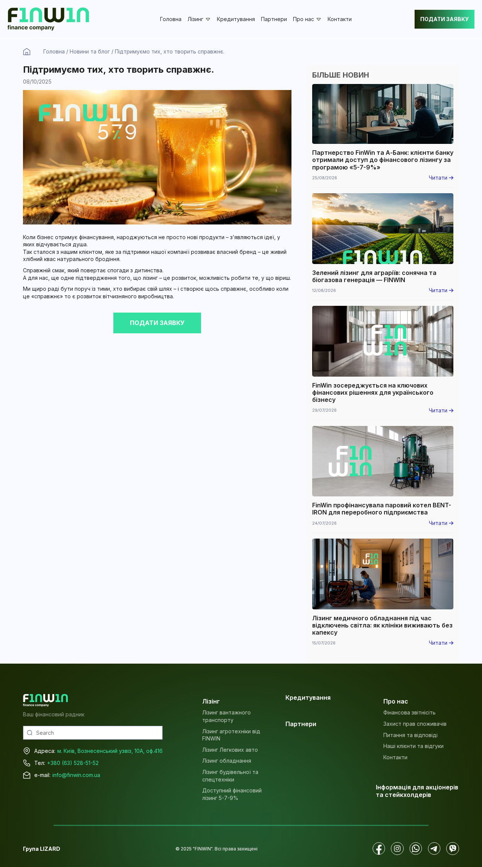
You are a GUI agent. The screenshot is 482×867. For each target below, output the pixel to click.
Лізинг (195, 19)
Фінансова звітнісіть (409, 712)
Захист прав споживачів (415, 723)
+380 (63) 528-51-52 (73, 763)
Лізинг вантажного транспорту (226, 716)
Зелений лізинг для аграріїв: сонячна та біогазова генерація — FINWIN (374, 276)
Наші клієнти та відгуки (413, 746)
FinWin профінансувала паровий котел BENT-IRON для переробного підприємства (381, 509)
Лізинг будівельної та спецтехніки (230, 776)
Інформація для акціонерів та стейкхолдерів (417, 790)
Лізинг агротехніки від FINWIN (231, 735)
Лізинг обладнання (226, 760)
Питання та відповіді (410, 735)
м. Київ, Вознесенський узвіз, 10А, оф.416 (110, 751)
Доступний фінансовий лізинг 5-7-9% (232, 794)
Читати (439, 177)
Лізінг (211, 701)
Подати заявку (444, 19)
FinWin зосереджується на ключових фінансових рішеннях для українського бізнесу (372, 392)
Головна (171, 19)
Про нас (303, 19)
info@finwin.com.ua (76, 775)
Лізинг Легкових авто (230, 749)
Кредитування (236, 19)
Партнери (274, 19)
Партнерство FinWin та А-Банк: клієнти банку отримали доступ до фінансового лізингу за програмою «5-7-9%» (382, 160)
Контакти (340, 19)
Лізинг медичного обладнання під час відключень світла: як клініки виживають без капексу (382, 625)
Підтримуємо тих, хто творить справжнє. (169, 51)
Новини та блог (90, 51)
